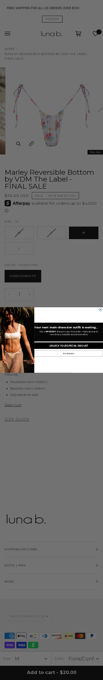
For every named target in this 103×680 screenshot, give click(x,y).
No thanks (68, 353)
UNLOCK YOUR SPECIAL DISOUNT (68, 345)
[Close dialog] (100, 310)
